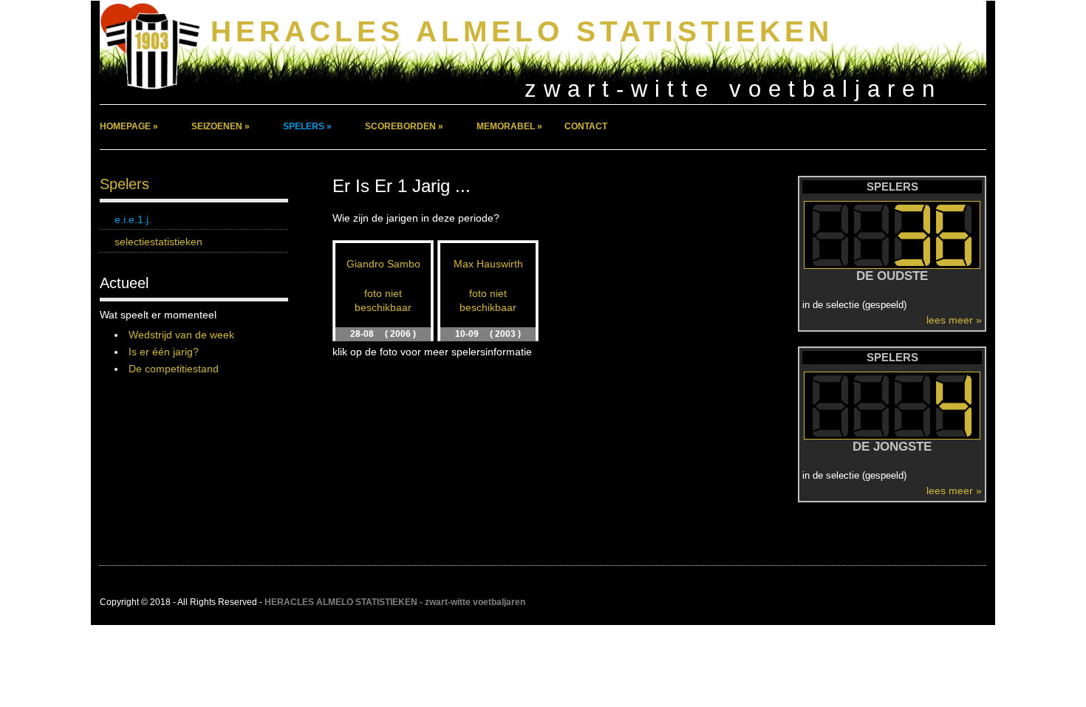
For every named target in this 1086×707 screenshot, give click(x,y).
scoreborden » (404, 126)
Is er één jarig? (164, 352)
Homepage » (129, 126)
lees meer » (954, 320)
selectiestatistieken (158, 241)
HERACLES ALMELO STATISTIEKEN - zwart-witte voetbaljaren (394, 602)
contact (585, 126)
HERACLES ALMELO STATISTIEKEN (522, 31)
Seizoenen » (220, 126)
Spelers (124, 184)
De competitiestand (174, 369)
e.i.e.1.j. (133, 219)
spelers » (307, 126)
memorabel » (509, 126)
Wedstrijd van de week (181, 335)
